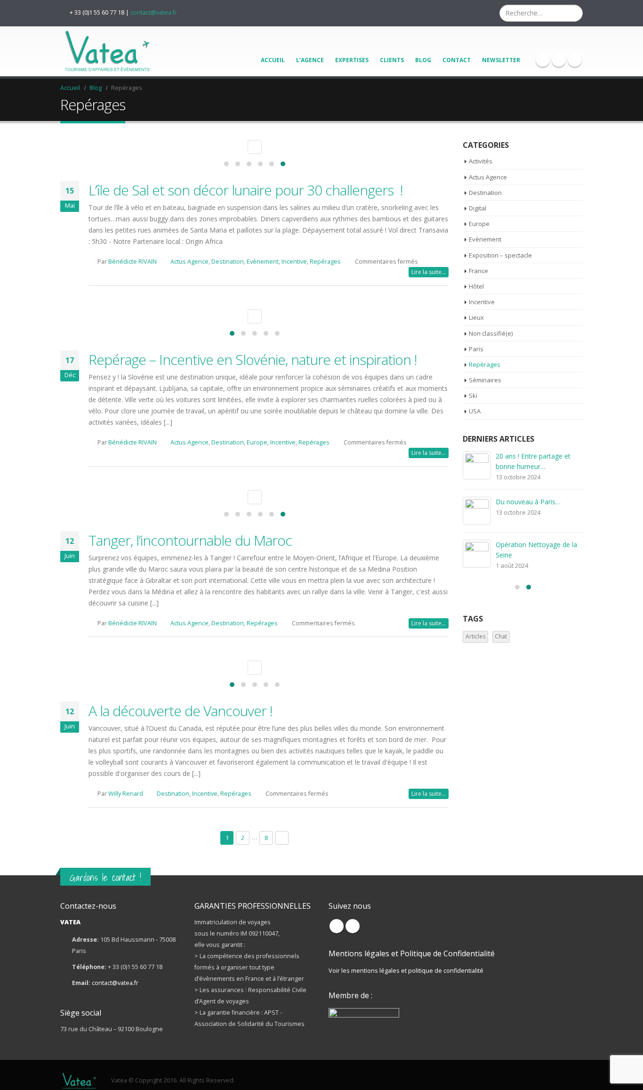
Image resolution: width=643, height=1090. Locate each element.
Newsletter (501, 60)
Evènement (263, 262)
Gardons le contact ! (105, 877)
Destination (227, 262)
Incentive (294, 262)
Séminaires (485, 380)
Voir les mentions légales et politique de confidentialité (406, 971)
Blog (423, 60)
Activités (480, 161)
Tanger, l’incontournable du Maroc (190, 540)
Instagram (353, 926)
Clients (392, 60)
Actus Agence (189, 262)
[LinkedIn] (575, 60)
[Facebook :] (543, 60)
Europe (257, 442)
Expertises (352, 60)
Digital (477, 208)
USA (475, 411)
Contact (456, 60)
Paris (476, 349)
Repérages (325, 262)
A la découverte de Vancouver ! (180, 710)
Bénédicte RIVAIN (132, 262)
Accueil (273, 60)
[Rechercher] (574, 13)
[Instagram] (559, 60)
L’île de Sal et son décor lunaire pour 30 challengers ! (245, 190)
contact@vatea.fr (153, 12)
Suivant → (282, 838)
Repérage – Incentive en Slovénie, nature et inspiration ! (252, 359)
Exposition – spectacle (500, 255)
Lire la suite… (428, 272)
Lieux (476, 317)
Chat (501, 636)
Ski (473, 395)
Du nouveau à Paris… (528, 501)
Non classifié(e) (491, 333)
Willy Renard (125, 794)
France (478, 270)
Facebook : (337, 926)
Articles (476, 636)
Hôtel (476, 286)
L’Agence (310, 60)
